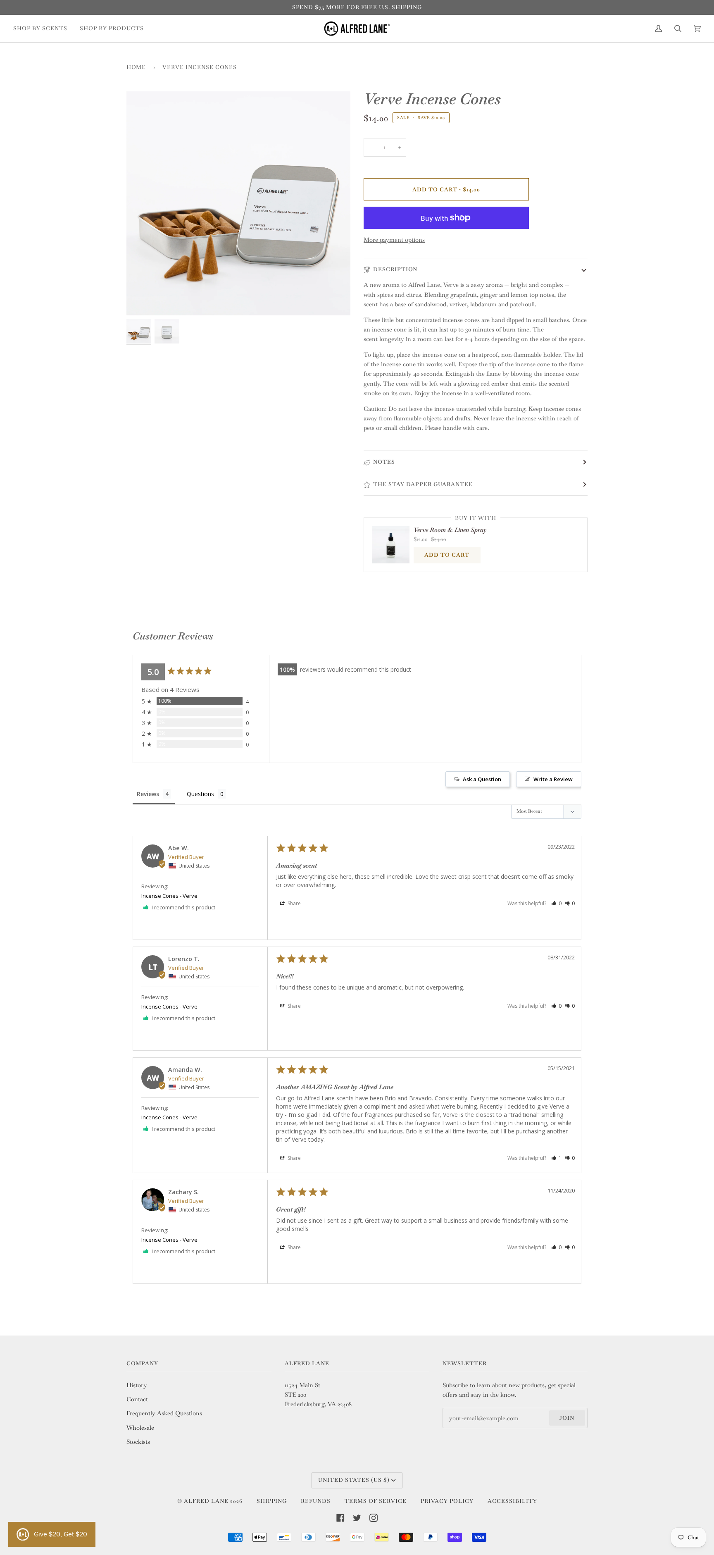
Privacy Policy (447, 1501)
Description (395, 269)
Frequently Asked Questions (164, 1413)
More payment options (394, 239)
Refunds (316, 1501)
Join (566, 1417)
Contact (137, 1399)
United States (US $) (354, 1479)
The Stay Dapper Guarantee (423, 484)
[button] (556, 903)
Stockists (138, 1441)
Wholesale (140, 1427)
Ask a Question (482, 779)
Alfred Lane (206, 1501)
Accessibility (512, 1501)
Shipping (272, 1501)
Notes (384, 461)
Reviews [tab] (148, 794)
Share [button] (293, 903)
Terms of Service (376, 1501)
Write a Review (553, 779)
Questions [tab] (200, 794)
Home (136, 67)
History (136, 1385)
